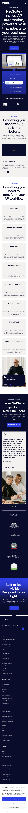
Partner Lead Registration (7, 768)
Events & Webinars (6, 738)
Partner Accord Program (7, 765)
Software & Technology (7, 700)
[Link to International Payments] (14, 289)
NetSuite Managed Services (8, 719)
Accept (14, 799)
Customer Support (6, 740)
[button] (12, 506)
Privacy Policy (17, 811)
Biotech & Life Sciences (7, 698)
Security (3, 759)
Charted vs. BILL (5, 777)
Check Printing (5, 660)
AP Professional (5, 684)
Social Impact (5, 753)
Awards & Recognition (7, 756)
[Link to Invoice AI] (14, 213)
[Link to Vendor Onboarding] (14, 232)
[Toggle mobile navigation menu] (25, 3)
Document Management (7, 673)
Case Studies (5, 733)
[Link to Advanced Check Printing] (14, 308)
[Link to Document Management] (14, 346)
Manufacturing (5, 703)
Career (3, 751)
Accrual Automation (6, 647)
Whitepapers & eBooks (7, 735)
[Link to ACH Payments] (14, 270)
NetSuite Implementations (8, 714)
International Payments (7, 663)
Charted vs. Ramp (6, 774)
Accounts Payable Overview (8, 639)
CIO (2, 686)
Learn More (4, 171)
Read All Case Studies (14, 424)
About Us (4, 749)
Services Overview (6, 711)
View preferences (14, 807)
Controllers (4, 681)
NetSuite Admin (5, 689)
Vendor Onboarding (6, 665)
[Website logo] (6, 3)
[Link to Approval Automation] (14, 251)
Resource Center (5, 728)
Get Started (14, 48)
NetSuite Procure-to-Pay (7, 721)
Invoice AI (4, 656)
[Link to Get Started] (14, 372)
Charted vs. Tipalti (6, 779)
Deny (14, 803)
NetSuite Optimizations (7, 716)
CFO (3, 691)
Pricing (3, 649)
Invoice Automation (6, 641)
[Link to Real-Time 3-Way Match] (14, 327)
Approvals (4, 668)
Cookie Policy (10, 811)
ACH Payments (5, 658)
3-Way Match (5, 670)
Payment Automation (6, 644)
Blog (3, 730)
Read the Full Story (9, 467)
